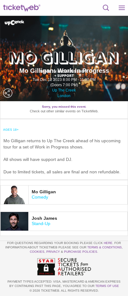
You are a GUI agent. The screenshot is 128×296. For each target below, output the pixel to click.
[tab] (64, 194)
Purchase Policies (80, 251)
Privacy (53, 251)
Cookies (37, 251)
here (108, 243)
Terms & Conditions (104, 247)
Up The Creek (64, 90)
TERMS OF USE (107, 286)
